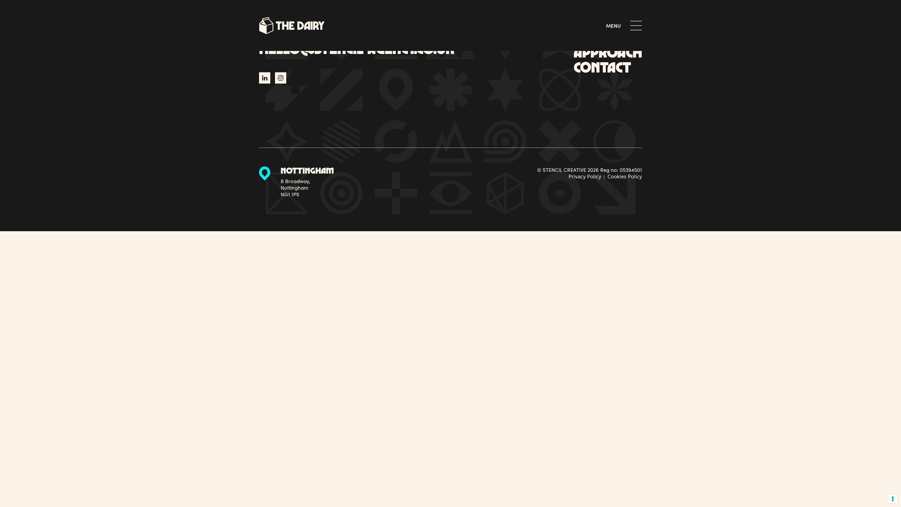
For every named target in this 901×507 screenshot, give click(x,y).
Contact (602, 67)
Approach (608, 52)
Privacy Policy (585, 176)
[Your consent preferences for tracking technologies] (892, 498)
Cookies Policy (624, 176)
